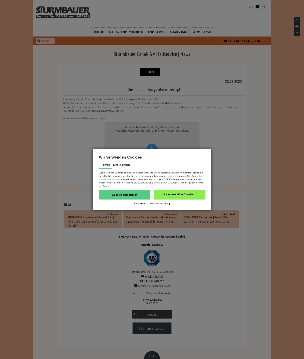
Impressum (140, 203)
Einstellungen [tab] (121, 164)
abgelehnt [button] (173, 176)
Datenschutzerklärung (159, 203)
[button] (124, 194)
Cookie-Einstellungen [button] (109, 179)
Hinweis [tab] (105, 164)
